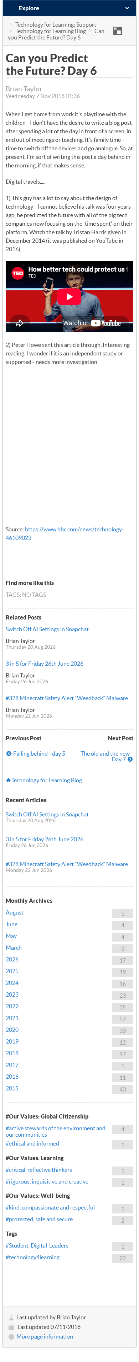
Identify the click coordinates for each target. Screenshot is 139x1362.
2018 (12, 1053)
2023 (12, 994)
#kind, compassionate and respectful (50, 1207)
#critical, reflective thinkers (39, 1170)
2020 (12, 1029)
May (11, 936)
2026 (12, 959)
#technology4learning (33, 1257)
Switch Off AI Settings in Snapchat (47, 629)
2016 (12, 1076)
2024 (12, 983)
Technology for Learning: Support (55, 24)
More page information (44, 1336)
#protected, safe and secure (39, 1219)
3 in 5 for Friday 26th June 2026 (44, 663)
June (11, 924)
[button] (117, 31)
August (15, 912)
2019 (12, 1041)
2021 (12, 1018)
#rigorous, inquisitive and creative (47, 1181)
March (14, 947)
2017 (12, 1065)
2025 (12, 971)
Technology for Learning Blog (50, 31)
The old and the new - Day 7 (107, 756)
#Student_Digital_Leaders (37, 1245)
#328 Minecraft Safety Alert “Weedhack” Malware (67, 698)
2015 (12, 1088)
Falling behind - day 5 (39, 753)
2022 (12, 1006)
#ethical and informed (32, 1143)
